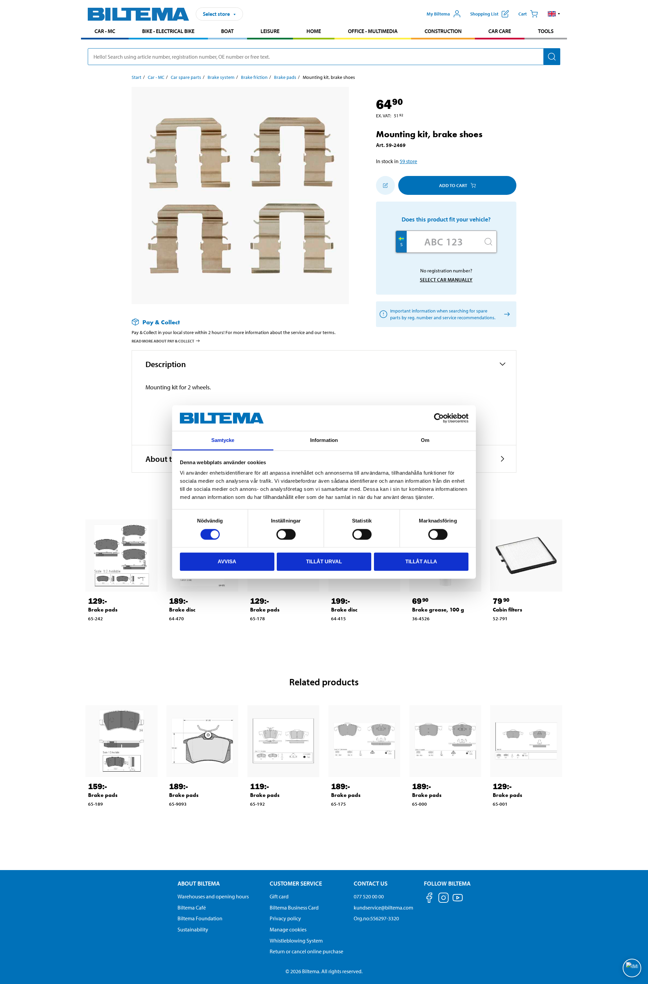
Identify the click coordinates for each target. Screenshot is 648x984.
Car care (499, 31)
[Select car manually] (505, 314)
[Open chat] (632, 968)
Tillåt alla (421, 561)
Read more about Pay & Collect (163, 341)
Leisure (270, 31)
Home (313, 31)
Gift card (279, 896)
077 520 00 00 (369, 896)
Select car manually (446, 279)
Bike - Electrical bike (168, 31)
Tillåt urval (324, 561)
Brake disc (182, 609)
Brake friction (254, 77)
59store (408, 161)
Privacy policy (285, 918)
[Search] (551, 56)
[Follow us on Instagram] (443, 898)
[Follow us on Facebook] (429, 898)
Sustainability (193, 929)
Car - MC (104, 31)
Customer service (296, 883)
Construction (443, 31)
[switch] (286, 534)
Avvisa (227, 561)
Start (136, 77)
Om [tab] (425, 440)
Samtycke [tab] (223, 440)
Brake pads (285, 77)
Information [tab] (324, 440)
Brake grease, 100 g (438, 609)
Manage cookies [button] (288, 929)
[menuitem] (105, 31)
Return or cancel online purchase (306, 951)
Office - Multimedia (373, 31)
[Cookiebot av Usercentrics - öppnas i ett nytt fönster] (438, 418)
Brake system (221, 77)
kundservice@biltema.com (383, 907)
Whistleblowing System (296, 940)
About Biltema (199, 883)
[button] (554, 14)
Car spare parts (186, 77)
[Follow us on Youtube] (457, 901)
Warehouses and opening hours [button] (213, 896)
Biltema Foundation (200, 918)
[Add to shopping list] (385, 185)
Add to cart (453, 185)
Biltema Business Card (294, 907)
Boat (227, 31)
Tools (546, 31)
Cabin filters (507, 609)
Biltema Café (192, 907)
